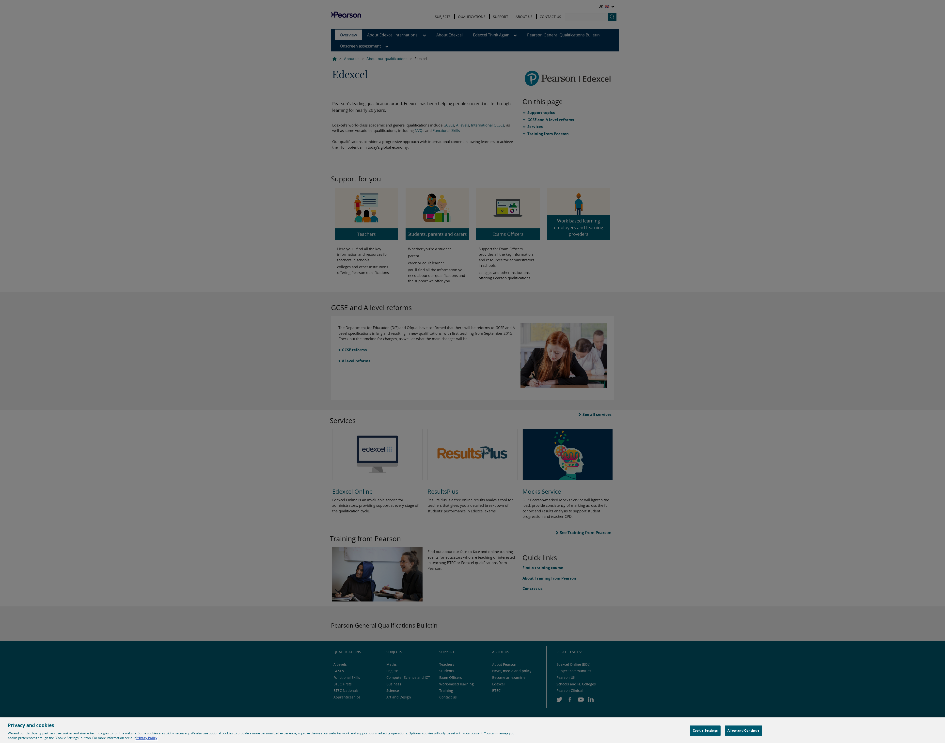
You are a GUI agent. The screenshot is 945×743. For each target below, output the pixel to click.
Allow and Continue (743, 730)
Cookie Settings (705, 730)
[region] (472, 730)
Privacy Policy (146, 738)
